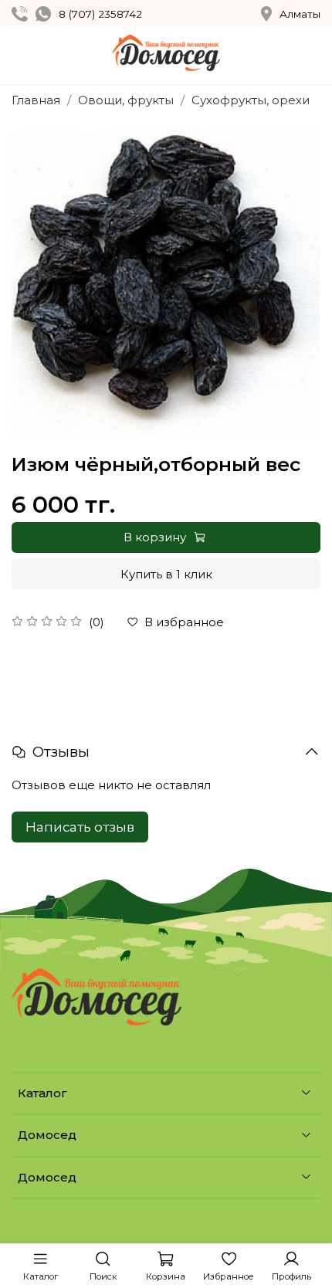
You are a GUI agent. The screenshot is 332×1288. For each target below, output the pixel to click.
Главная (36, 100)
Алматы (299, 14)
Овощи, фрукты (126, 100)
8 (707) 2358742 (100, 14)
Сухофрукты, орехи (250, 100)
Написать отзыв (79, 827)
